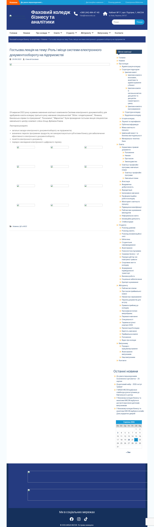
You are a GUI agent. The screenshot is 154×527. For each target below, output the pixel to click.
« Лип (128, 452)
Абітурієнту (86, 33)
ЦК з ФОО (23, 226)
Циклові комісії (131, 72)
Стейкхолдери (127, 222)
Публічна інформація (130, 124)
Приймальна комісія (130, 334)
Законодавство (131, 162)
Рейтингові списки (129, 288)
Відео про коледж (129, 340)
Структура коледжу (132, 112)
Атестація (126, 181)
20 (129, 440)
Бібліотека (126, 239)
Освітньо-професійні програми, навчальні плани (130, 167)
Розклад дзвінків (114, 2)
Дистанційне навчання (94, 2)
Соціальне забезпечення (132, 279)
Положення (129, 152)
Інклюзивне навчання (130, 193)
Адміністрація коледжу (131, 66)
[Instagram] (78, 519)
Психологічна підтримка (131, 251)
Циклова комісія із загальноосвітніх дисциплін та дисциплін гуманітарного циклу (134, 95)
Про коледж (41, 33)
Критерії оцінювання (130, 282)
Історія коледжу (128, 118)
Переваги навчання (130, 316)
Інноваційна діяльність (131, 219)
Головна (13, 33)
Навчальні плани (131, 178)
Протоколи (129, 158)
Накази (128, 155)
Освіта (57, 33)
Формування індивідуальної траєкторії (128, 270)
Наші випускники (128, 357)
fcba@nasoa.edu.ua (87, 16)
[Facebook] (72, 519)
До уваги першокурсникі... (32, 2)
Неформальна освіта (130, 216)
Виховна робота (128, 276)
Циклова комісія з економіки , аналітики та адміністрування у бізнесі (135, 80)
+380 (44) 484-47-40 (89, 12)
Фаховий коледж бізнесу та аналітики (50, 17)
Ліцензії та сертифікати (131, 121)
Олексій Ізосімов (31, 59)
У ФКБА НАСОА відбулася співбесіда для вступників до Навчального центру (127, 392)
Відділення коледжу (133, 115)
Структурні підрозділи (130, 69)
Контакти (119, 33)
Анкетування (127, 248)
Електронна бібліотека (134, 2)
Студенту (70, 33)
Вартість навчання (129, 331)
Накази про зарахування (131, 297)
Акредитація (127, 190)
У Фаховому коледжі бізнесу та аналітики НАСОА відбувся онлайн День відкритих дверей (130, 411)
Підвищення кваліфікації (131, 207)
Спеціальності (127, 319)
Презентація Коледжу (130, 328)
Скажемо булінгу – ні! (130, 254)
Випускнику (103, 33)
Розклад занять (128, 231)
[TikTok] (85, 519)
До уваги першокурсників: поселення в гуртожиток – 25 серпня (128, 378)
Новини (26, 33)
